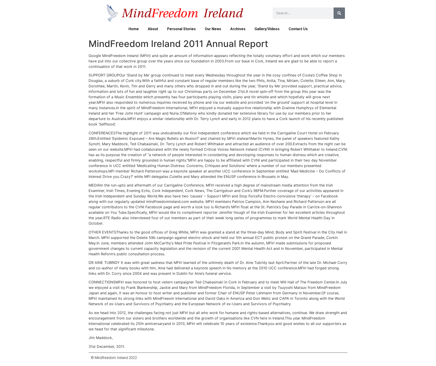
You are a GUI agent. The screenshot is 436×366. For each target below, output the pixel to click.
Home (134, 29)
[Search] (339, 13)
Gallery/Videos (267, 29)
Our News (213, 29)
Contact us (298, 29)
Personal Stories (181, 29)
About (153, 29)
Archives (237, 29)
